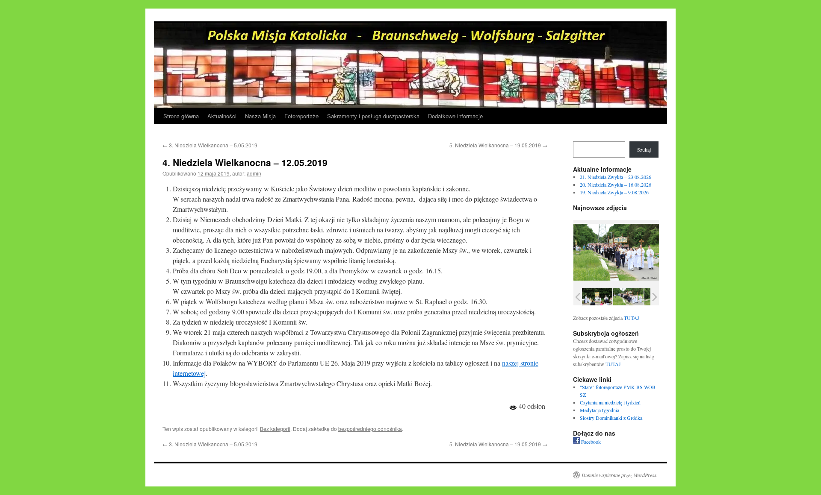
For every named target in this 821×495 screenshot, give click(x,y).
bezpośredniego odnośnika (370, 428)
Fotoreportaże (301, 116)
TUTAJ (631, 317)
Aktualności (221, 116)
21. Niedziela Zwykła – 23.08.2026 (615, 176)
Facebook (590, 441)
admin (254, 173)
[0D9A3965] (628, 297)
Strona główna (181, 116)
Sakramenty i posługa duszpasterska (373, 116)
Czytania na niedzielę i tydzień (610, 402)
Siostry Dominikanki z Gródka (611, 417)
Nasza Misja (260, 116)
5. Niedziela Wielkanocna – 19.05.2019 (498, 145)
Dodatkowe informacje (455, 116)
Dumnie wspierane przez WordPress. (620, 475)
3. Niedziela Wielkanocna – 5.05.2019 (209, 145)
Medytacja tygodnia (599, 410)
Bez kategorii (275, 428)
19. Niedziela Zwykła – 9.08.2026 (614, 192)
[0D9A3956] (597, 297)
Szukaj (644, 149)
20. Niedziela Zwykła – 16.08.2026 (615, 184)
